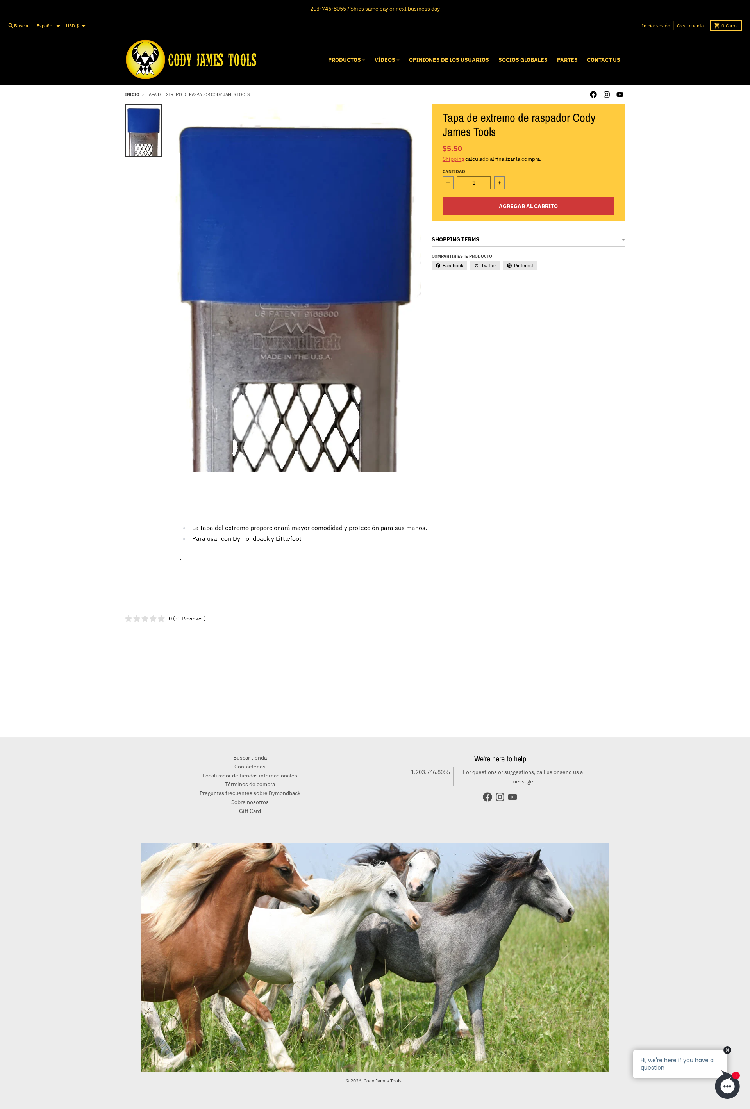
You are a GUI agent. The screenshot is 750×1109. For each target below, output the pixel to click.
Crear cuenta (690, 26)
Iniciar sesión (656, 26)
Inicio (132, 94)
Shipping (453, 158)
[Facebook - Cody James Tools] (593, 94)
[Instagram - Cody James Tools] (607, 94)
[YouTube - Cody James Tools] (620, 94)
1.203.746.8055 (430, 772)
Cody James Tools (383, 1081)
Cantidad (454, 171)
